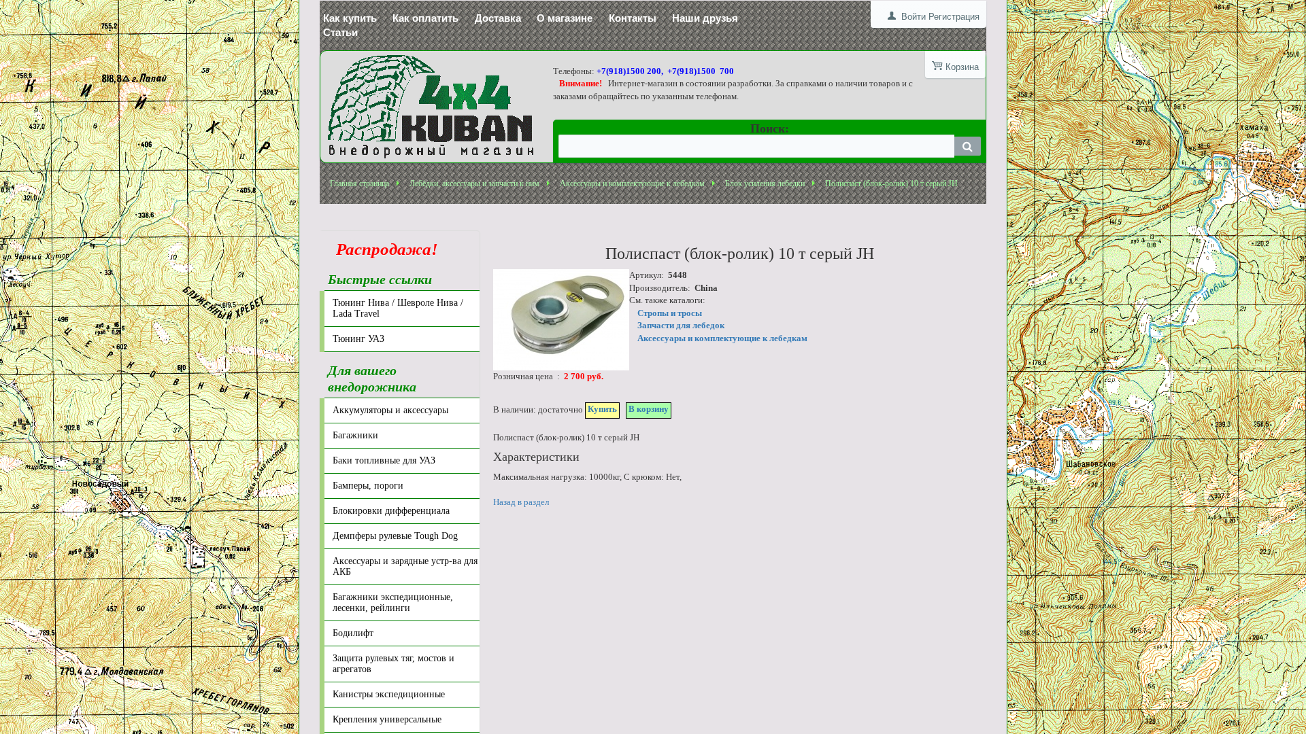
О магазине (564, 18)
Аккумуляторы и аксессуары (390, 410)
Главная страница (359, 183)
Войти (913, 17)
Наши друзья (705, 18)
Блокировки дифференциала (391, 511)
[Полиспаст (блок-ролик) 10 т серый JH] (561, 319)
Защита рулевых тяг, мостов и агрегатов (393, 663)
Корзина (962, 67)
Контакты (632, 18)
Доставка (498, 18)
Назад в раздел (521, 502)
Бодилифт (353, 633)
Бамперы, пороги (368, 485)
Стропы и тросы (669, 313)
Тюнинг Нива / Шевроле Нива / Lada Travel (398, 308)
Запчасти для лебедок (680, 325)
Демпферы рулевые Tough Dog (395, 536)
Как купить (350, 18)
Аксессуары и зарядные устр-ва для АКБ (405, 566)
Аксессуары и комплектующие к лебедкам (632, 183)
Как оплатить (425, 18)
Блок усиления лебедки (765, 183)
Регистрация (954, 17)
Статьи (340, 32)
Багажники (355, 435)
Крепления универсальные (387, 719)
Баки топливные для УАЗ (384, 460)
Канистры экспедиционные (389, 694)
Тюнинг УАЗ (358, 339)
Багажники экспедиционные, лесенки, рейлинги (393, 602)
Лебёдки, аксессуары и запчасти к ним (474, 183)
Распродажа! (383, 249)
